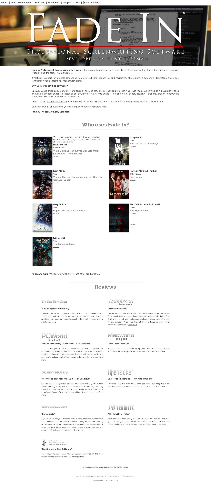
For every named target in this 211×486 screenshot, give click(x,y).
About (4, 2)
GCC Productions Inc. (93, 476)
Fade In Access (92, 2)
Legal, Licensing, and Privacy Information (105, 480)
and (131, 213)
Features (39, 2)
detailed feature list (57, 101)
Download (53, 2)
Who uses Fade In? (21, 2)
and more (56, 156)
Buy (78, 2)
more (134, 213)
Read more (51, 322)
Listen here (93, 392)
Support (67, 2)
